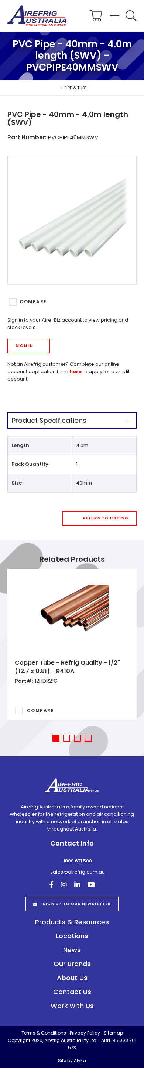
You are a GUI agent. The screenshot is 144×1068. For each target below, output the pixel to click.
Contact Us (72, 991)
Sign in (24, 346)
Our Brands (72, 963)
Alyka (80, 1060)
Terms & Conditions (43, 1033)
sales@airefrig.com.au (77, 871)
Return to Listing (105, 518)
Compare (33, 302)
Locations (72, 935)
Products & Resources (72, 921)
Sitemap (113, 1033)
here (75, 371)
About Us (72, 977)
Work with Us (72, 1005)
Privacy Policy (85, 1033)
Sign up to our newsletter (77, 904)
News (72, 949)
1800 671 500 (78, 860)
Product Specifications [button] (49, 420)
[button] (131, 15)
